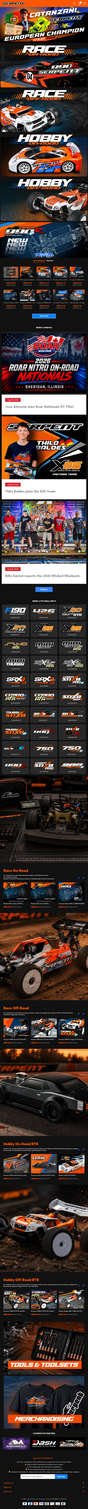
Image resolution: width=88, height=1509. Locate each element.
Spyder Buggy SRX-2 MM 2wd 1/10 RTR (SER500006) (15, 1311)
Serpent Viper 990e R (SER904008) (16, 903)
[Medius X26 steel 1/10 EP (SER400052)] (44, 272)
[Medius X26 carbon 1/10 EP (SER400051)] (60, 272)
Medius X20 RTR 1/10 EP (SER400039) (11, 1175)
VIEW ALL (44, 589)
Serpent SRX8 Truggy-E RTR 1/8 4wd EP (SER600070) (42, 1311)
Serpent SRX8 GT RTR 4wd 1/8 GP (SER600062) (43, 1175)
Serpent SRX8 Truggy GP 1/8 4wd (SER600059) (43, 1039)
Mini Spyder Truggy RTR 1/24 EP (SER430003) (70, 1311)
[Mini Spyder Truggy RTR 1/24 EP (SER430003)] (77, 295)
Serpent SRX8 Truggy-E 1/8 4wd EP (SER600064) (15, 1039)
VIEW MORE (44, 316)
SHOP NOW (44, 254)
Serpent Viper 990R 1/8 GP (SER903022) (68, 903)
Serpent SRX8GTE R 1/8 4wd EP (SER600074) (42, 903)
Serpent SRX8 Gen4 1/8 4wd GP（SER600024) (70, 1039)
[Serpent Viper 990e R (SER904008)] (10, 295)
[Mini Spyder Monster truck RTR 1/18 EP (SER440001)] (27, 272)
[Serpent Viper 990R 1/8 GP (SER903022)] (60, 295)
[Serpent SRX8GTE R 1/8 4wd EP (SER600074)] (44, 295)
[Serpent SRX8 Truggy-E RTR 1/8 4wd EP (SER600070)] (27, 295)
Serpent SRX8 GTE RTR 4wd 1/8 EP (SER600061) (71, 1175)
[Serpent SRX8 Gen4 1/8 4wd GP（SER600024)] (77, 272)
